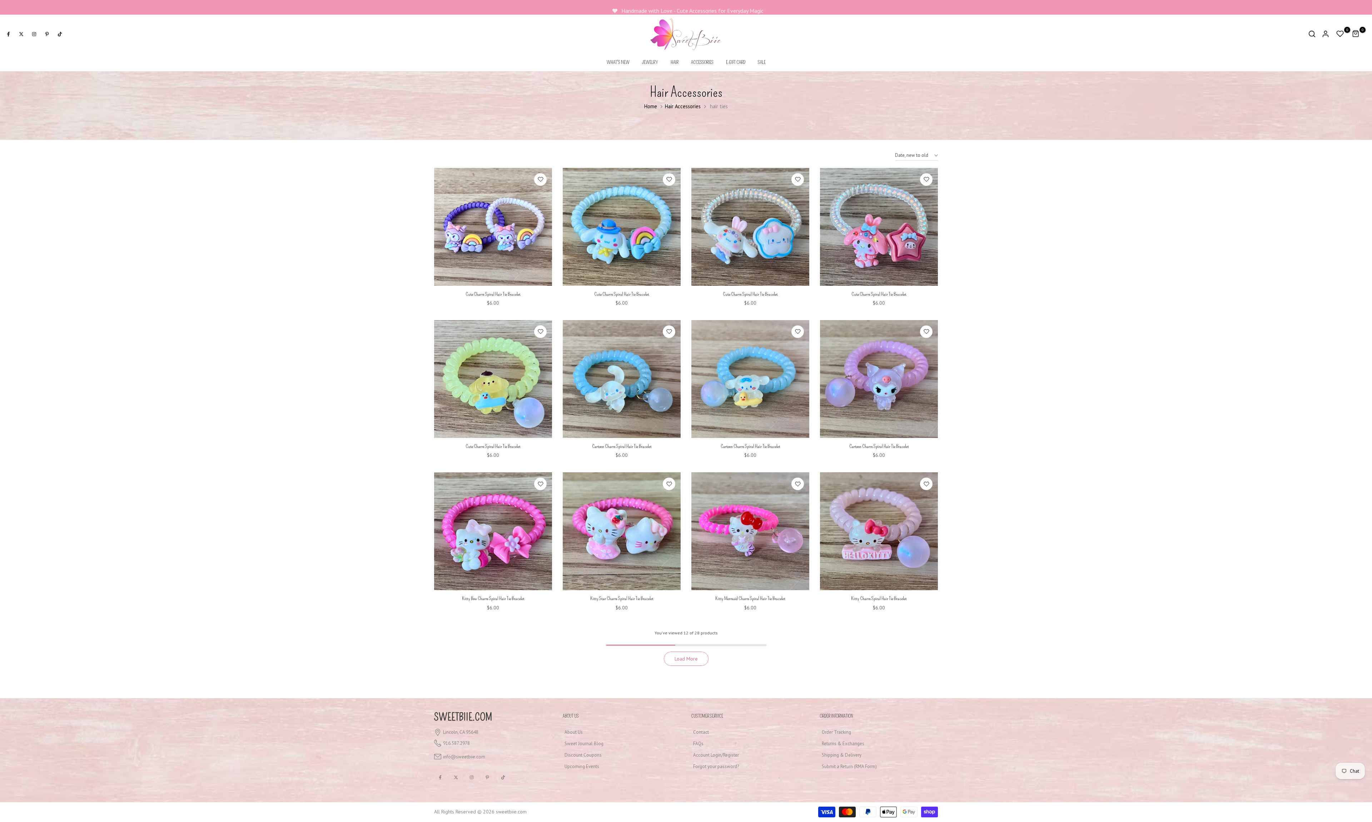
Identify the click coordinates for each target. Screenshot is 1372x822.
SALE (762, 62)
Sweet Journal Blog (584, 744)
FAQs (698, 744)
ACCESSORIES (702, 62)
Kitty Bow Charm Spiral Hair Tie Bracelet (493, 599)
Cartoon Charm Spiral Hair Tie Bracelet (622, 446)
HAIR (674, 62)
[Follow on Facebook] (8, 34)
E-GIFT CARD (735, 62)
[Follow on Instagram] (34, 34)
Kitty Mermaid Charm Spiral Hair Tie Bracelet (750, 599)
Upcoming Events (582, 766)
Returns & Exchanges (843, 744)
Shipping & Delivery (841, 755)
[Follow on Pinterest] (47, 34)
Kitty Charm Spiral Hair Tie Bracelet (879, 599)
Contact (701, 732)
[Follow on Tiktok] (60, 34)
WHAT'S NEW (618, 62)
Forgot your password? (716, 766)
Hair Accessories (683, 106)
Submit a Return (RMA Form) (849, 766)
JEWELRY (650, 62)
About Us (574, 732)
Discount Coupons (583, 755)
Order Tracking (836, 732)
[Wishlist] (540, 179)
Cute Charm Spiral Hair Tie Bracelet (493, 294)
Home (650, 106)
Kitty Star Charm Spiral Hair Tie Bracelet (621, 599)
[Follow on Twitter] (21, 34)
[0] (1340, 34)
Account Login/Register (716, 755)
